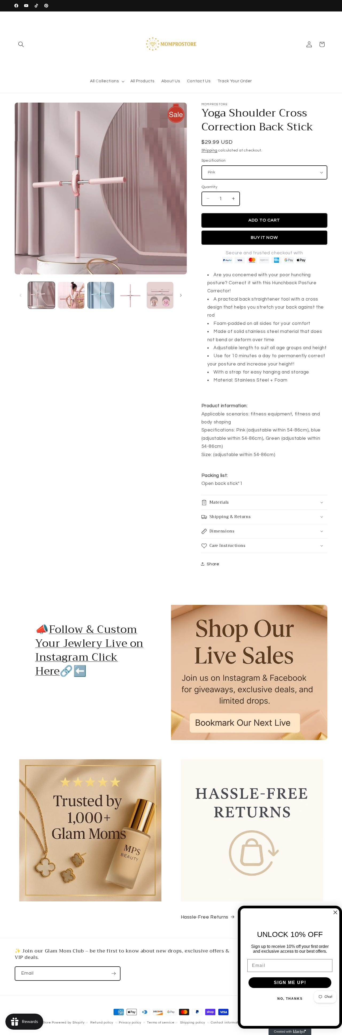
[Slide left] (20, 295)
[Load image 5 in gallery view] (130, 295)
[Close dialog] (335, 912)
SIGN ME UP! (290, 982)
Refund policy (101, 1022)
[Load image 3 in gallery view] (100, 295)
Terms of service (160, 1022)
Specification (213, 160)
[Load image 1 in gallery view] (41, 295)
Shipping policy (192, 1022)
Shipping (209, 150)
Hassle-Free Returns (205, 917)
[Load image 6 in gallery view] (160, 295)
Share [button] (213, 564)
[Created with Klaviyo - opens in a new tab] (290, 1032)
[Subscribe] (113, 973)
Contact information (227, 1022)
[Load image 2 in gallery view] (71, 295)
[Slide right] (181, 295)
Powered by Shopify (68, 1022)
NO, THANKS (290, 999)
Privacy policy (130, 1022)
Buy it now (264, 237)
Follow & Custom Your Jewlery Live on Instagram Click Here (89, 650)
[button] (21, 44)
